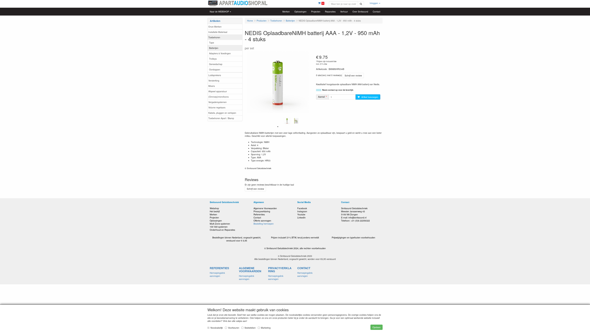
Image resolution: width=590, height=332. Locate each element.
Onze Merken (215, 26)
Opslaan (376, 327)
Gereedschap (215, 64)
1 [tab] (277, 126)
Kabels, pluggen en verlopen (222, 112)
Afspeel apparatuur (217, 91)
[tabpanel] (287, 120)
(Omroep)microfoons (218, 96)
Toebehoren (214, 37)
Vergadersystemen (217, 102)
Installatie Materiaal (217, 32)
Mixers (211, 85)
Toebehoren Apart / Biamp (221, 118)
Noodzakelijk (216, 327)
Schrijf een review (353, 75)
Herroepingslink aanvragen (217, 274)
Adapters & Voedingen (220, 53)
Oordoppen (214, 69)
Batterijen (213, 47)
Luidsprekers (214, 75)
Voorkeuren (233, 327)
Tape (211, 42)
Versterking (213, 80)
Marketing (266, 327)
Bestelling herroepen (264, 223)
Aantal (321, 97)
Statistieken (250, 327)
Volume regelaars (216, 107)
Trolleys (213, 58)
